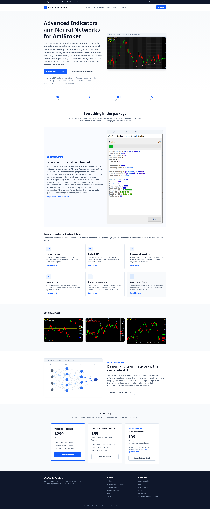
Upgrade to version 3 (142, 458)
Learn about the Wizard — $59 (120, 392)
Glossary (141, 484)
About (109, 493)
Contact (109, 496)
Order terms (142, 490)
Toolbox (87, 7)
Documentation (144, 481)
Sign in (152, 7)
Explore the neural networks (82, 72)
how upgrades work (138, 451)
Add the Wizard (105, 457)
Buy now (161, 7)
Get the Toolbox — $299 (55, 72)
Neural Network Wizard (101, 7)
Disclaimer (142, 493)
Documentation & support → (157, 2)
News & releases (113, 490)
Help (130, 7)
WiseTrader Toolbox (57, 7)
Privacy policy (143, 487)
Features (116, 7)
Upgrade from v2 (113, 487)
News (124, 7)
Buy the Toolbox (68, 454)
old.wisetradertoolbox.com (148, 496)
